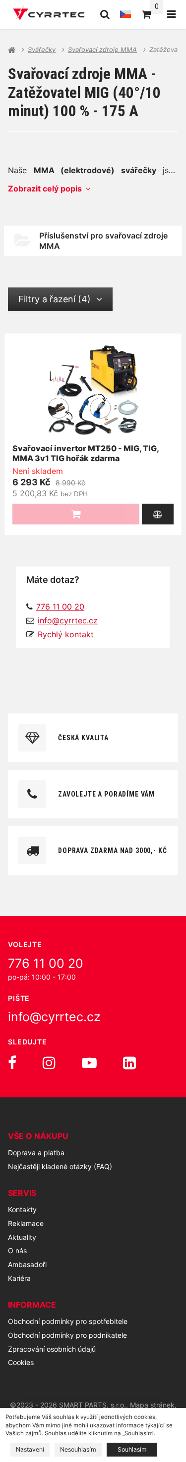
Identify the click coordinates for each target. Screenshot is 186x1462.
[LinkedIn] (129, 1063)
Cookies (21, 1362)
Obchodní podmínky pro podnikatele (67, 1335)
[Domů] (49, 14)
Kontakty (22, 1209)
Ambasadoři (27, 1264)
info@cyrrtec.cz (68, 620)
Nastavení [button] (30, 1449)
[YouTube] (89, 1063)
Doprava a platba (36, 1152)
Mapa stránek (152, 1405)
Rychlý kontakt (66, 634)
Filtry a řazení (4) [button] (54, 299)
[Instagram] (49, 1063)
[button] (158, 514)
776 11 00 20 (45, 963)
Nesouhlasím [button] (78, 1449)
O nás (17, 1250)
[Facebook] (12, 1063)
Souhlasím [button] (132, 1449)
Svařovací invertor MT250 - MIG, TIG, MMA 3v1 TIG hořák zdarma (85, 453)
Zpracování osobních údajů (52, 1349)
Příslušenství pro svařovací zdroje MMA (103, 241)
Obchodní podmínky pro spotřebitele (67, 1321)
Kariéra (19, 1278)
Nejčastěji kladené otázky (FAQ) (60, 1166)
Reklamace (26, 1223)
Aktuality (22, 1237)
